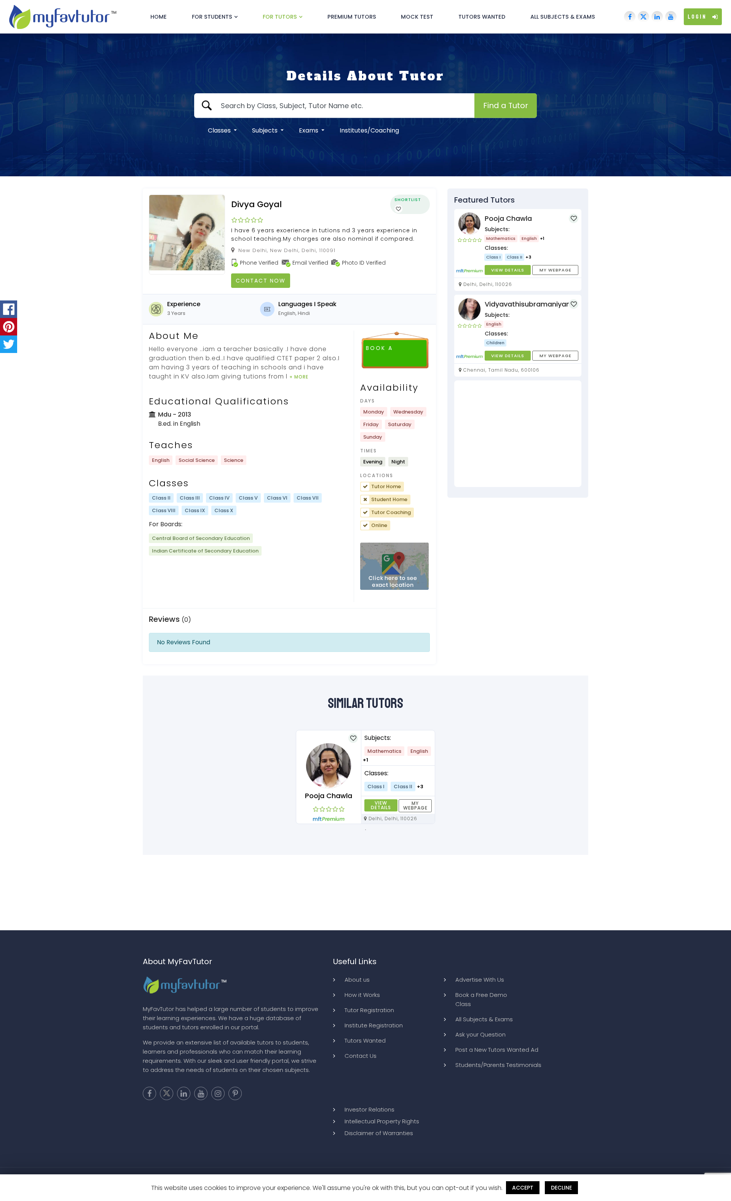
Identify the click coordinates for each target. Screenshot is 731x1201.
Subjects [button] (265, 130)
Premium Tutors (351, 17)
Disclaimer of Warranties (379, 1133)
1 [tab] (365, 830)
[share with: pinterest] (8, 326)
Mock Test (417, 17)
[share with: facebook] (8, 309)
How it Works (362, 995)
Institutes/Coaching (369, 130)
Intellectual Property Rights (382, 1121)
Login (697, 17)
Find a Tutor (505, 105)
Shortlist (407, 199)
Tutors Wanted (481, 17)
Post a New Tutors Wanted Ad (496, 1050)
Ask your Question (480, 1034)
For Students (212, 17)
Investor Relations (369, 1109)
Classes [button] (220, 130)
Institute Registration (374, 1025)
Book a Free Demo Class (481, 999)
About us (357, 980)
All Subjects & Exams (562, 17)
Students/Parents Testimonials (498, 1065)
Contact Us (361, 1056)
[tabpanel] (365, 777)
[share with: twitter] (8, 344)
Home (158, 17)
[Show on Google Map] (394, 566)
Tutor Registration (369, 1010)
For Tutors (280, 17)
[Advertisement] (518, 433)
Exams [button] (309, 130)
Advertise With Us (479, 980)
